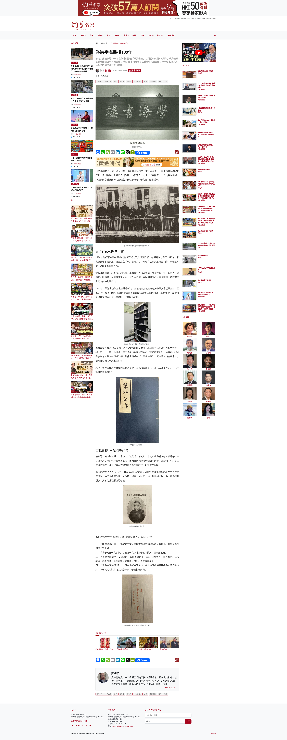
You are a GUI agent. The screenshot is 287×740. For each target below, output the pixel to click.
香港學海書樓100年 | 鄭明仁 (119, 43)
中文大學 (108, 81)
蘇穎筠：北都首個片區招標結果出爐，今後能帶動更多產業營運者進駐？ (81, 260)
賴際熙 (122, 81)
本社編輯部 (77, 75)
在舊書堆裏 (135, 70)
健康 (117, 35)
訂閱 (188, 721)
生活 (108, 35)
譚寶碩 (200, 112)
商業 (125, 35)
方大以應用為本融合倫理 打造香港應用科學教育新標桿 (206, 85)
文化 (91, 35)
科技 (134, 35)
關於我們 (171, 35)
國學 (115, 81)
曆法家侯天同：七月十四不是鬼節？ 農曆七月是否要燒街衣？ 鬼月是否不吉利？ (82, 377)
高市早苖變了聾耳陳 (205, 280)
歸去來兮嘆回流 (203, 255)
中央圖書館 (137, 81)
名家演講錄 (75, 184)
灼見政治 (74, 62)
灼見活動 (160, 35)
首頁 (97, 43)
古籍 (145, 81)
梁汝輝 (200, 188)
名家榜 (150, 35)
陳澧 (165, 81)
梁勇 (199, 247)
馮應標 (200, 258)
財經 (100, 35)
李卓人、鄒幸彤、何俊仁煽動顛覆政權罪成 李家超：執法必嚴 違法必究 (206, 159)
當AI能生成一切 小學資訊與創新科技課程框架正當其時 (206, 184)
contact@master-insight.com (122, 726)
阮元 (160, 81)
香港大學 (100, 81)
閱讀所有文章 (170, 688)
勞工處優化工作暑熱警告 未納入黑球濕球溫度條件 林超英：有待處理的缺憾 (82, 69)
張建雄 (200, 233)
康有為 (129, 81)
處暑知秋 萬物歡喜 (204, 169)
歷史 (107, 43)
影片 (143, 35)
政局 (74, 35)
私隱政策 (213, 733)
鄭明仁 (108, 70)
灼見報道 (74, 95)
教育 (83, 35)
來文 (199, 137)
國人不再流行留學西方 (205, 231)
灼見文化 (74, 154)
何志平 (200, 73)
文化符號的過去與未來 (205, 71)
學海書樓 (153, 81)
